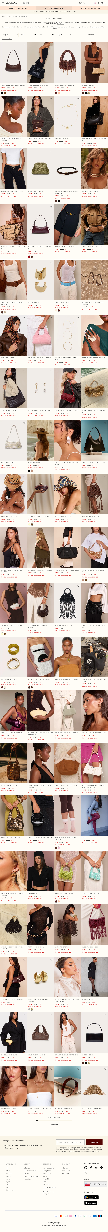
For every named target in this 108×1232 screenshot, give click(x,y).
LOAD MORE (54, 1124)
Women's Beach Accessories (59, 27)
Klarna (7, 1184)
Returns (8, 1171)
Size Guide (9, 1173)
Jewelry (78, 27)
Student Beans (10, 1190)
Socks (55, 28)
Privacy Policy (47, 1171)
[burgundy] (29, 257)
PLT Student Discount (30, 1171)
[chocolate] (83, 93)
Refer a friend (65, 1173)
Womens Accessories (21, 16)
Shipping (8, 1176)
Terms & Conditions (48, 1168)
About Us (27, 1168)
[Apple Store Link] (91, 1203)
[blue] (59, 310)
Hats (48, 27)
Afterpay (8, 1179)
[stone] (5, 312)
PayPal (8, 1182)
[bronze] (59, 93)
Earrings (19, 27)
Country (86, 1179)
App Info (45, 1176)
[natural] (32, 471)
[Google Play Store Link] (91, 1197)
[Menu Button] (3, 3)
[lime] (56, 93)
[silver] (29, 1009)
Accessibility (46, 1179)
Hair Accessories (40, 27)
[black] (2, 93)
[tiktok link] (101, 1167)
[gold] (88, 93)
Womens (9, 16)
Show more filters (7, 39)
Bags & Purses (6, 27)
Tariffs (45, 1182)
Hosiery (71, 27)
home (3, 16)
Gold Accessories (29, 27)
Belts (13, 27)
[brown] (5, 93)
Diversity (26, 1173)
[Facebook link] (91, 1167)
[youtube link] (96, 1167)
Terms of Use (46, 1184)
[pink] (59, 848)
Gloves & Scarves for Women (98, 27)
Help (7, 1168)
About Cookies (47, 1173)
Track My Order (66, 1171)
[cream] (29, 524)
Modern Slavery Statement (31, 1176)
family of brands (73, 1149)
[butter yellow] (56, 310)
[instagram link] (85, 1167)
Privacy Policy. (96, 1151)
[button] (95, 3)
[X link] (85, 1173)
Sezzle (7, 1187)
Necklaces (85, 27)
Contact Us (27, 1179)
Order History (65, 1168)
